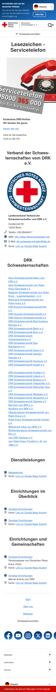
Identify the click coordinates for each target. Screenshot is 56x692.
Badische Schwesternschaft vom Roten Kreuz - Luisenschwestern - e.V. (28, 294)
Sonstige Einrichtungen (20, 509)
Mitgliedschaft (15, 472)
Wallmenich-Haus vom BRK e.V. (25, 426)
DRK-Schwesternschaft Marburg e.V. (27, 379)
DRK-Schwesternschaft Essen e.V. (26, 350)
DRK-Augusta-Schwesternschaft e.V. (27, 314)
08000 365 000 (11, 128)
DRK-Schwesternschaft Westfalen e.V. (28, 394)
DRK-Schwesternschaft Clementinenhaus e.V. (20, 337)
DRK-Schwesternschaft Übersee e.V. (27, 401)
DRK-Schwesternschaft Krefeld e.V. (26, 372)
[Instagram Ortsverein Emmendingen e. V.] (28, 635)
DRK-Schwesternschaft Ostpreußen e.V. (29, 383)
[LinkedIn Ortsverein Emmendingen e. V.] (48, 635)
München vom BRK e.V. (20, 405)
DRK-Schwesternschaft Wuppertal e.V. (28, 397)
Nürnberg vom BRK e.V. (20, 408)
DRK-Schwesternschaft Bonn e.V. (25, 332)
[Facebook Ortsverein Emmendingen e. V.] (8, 635)
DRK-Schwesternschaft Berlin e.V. (26, 328)
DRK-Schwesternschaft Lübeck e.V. (26, 376)
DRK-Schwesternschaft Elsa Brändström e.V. (23, 344)
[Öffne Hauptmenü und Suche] (51, 25)
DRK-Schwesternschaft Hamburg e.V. (27, 361)
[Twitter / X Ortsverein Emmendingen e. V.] (38, 635)
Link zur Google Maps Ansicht (31, 246)
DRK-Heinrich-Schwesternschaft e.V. (27, 317)
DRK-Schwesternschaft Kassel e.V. (26, 364)
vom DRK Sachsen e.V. (20, 437)
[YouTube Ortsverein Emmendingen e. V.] (18, 635)
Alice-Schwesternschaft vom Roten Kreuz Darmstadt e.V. (26, 286)
